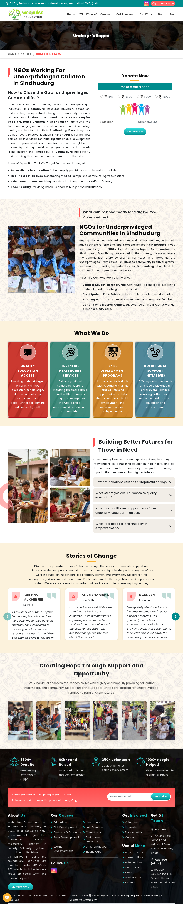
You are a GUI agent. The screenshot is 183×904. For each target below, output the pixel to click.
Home (71, 14)
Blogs (128, 872)
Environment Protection (94, 839)
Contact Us (166, 14)
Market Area (133, 877)
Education (60, 822)
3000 (128, 97)
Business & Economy (67, 832)
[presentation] (7, 616)
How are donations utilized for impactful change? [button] (132, 482)
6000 (147, 97)
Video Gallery (134, 862)
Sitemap (130, 882)
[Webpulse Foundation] (26, 14)
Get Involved (125, 14)
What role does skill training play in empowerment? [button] (121, 526)
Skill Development (66, 827)
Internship (131, 827)
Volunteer (131, 822)
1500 (110, 97)
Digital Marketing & (149, 895)
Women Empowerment (63, 849)
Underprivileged (96, 846)
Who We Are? (88, 14)
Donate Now (165, 3)
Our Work (146, 14)
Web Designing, (124, 895)
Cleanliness (93, 832)
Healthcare (93, 822)
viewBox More (20, 886)
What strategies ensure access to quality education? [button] (126, 495)
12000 (166, 97)
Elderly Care (94, 851)
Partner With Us (135, 832)
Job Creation (94, 827)
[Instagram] (146, 3)
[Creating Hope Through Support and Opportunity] (20, 720)
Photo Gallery (134, 857)
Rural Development (66, 837)
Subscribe (161, 796)
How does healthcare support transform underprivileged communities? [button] (125, 510)
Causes (105, 14)
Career (129, 837)
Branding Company (83, 899)
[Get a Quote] (7, 897)
